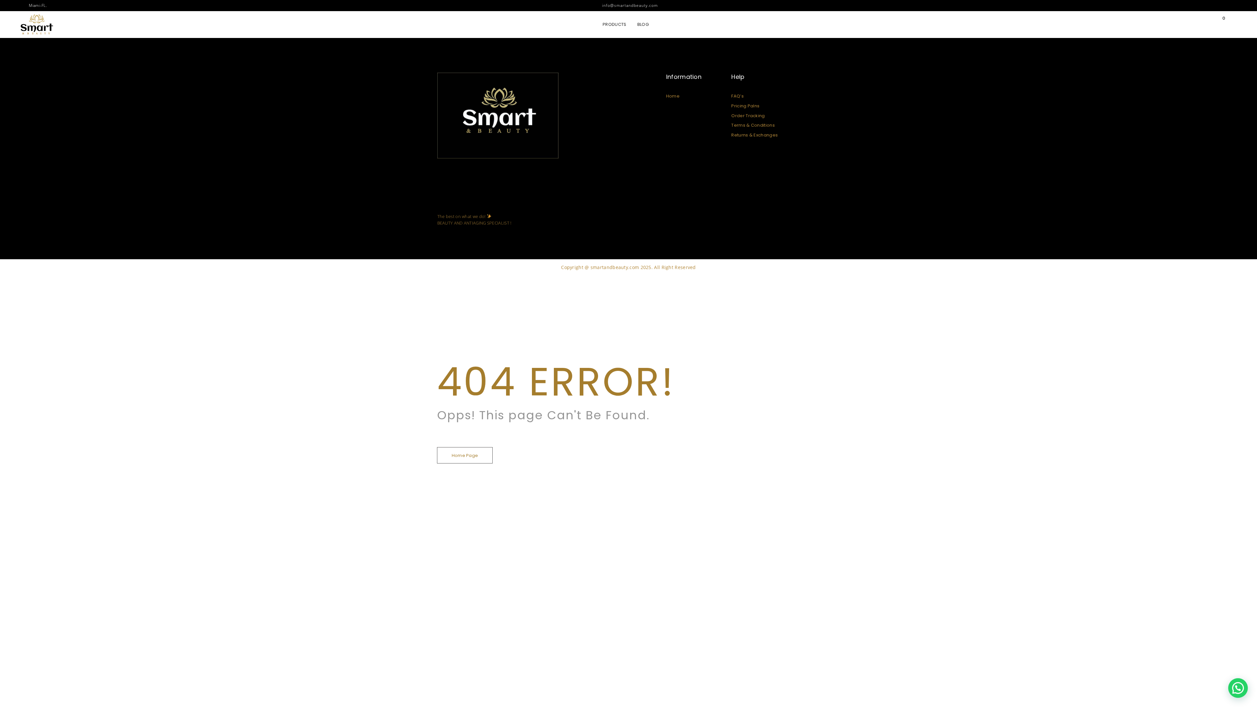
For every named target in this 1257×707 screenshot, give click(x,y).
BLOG (643, 24)
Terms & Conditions (752, 125)
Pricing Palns (745, 106)
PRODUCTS (614, 24)
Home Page (465, 455)
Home (673, 96)
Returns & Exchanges (754, 135)
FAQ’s (737, 96)
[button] (1238, 688)
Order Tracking (748, 116)
